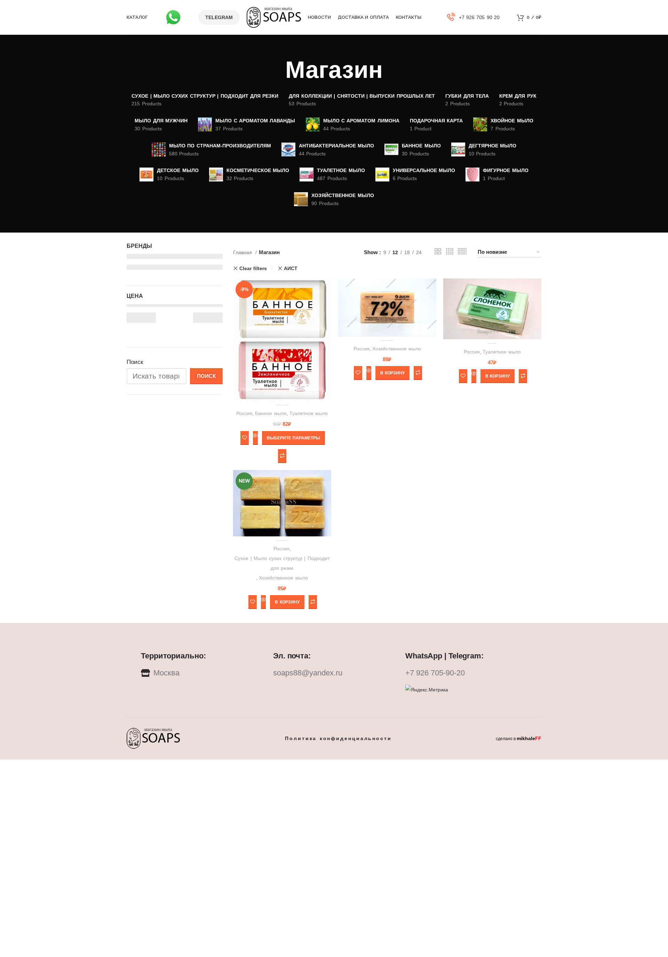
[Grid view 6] (462, 252)
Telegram (219, 17)
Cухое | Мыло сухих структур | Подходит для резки (281, 563)
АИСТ (290, 268)
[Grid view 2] (438, 252)
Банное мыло (270, 413)
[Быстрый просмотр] (255, 438)
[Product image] (387, 307)
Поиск (135, 362)
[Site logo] (274, 16)
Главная (243, 252)
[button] (392, 373)
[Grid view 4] (449, 252)
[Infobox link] (473, 17)
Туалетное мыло (308, 413)
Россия (244, 413)
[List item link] (334, 673)
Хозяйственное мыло (396, 348)
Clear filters (253, 268)
